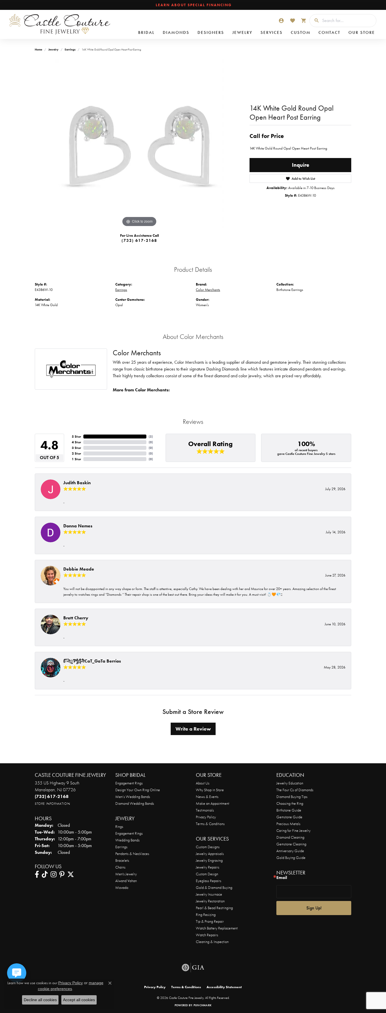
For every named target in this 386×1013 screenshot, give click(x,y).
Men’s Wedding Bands (132, 796)
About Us (202, 783)
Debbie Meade (78, 569)
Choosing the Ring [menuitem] (289, 803)
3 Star (76, 448)
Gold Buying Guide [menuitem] (290, 857)
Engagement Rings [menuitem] (129, 833)
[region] (139, 143)
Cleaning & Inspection (212, 941)
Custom (301, 32)
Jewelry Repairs (207, 867)
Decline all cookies (40, 999)
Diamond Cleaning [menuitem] (290, 837)
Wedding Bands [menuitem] (127, 840)
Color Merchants (208, 289)
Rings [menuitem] (119, 826)
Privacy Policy (206, 816)
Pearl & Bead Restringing (214, 907)
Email (281, 878)
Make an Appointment (212, 803)
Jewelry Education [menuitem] (289, 783)
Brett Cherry (75, 618)
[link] (193, 5)
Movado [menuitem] (121, 887)
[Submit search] (314, 21)
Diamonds (176, 32)
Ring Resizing (206, 914)
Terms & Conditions (210, 823)
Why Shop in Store (210, 789)
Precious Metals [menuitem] (288, 823)
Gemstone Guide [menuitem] (289, 816)
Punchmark (202, 1005)
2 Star (76, 453)
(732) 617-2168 (139, 240)
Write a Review (193, 729)
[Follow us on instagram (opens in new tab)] (54, 874)
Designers (211, 32)
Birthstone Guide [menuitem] (288, 810)
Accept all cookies (79, 999)
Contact (329, 32)
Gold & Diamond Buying (214, 887)
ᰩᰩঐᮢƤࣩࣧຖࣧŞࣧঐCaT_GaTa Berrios (92, 661)
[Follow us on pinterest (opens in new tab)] (61, 874)
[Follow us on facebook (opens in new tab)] (37, 874)
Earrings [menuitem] (121, 846)
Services (272, 32)
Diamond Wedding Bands (134, 803)
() (151, 436)
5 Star (76, 436)
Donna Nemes (77, 526)
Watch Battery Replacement (217, 928)
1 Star (76, 459)
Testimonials (205, 810)
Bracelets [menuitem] (122, 860)
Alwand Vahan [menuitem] (126, 880)
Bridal (146, 32)
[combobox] (347, 21)
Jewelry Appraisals (210, 853)
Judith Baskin (77, 483)
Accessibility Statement (224, 987)
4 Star (76, 442)
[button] (281, 20)
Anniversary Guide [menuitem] (290, 850)
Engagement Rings (129, 783)
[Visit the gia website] (193, 968)
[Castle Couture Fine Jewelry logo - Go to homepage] (59, 24)
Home (38, 49)
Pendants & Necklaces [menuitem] (132, 853)
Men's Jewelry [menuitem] (126, 873)
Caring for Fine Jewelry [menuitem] (293, 830)
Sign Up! (314, 908)
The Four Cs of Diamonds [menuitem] (294, 789)
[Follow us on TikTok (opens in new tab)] (45, 874)
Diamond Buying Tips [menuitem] (291, 796)
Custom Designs (208, 846)
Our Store (361, 32)
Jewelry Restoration (210, 901)
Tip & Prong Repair (210, 921)
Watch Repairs (207, 934)
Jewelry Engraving (209, 860)
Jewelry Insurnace (209, 894)
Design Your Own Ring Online (137, 789)
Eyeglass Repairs (208, 880)
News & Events (207, 796)
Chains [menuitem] (120, 867)
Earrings (70, 49)
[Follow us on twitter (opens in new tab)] (70, 874)
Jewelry (242, 32)
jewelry (53, 49)
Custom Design (207, 873)
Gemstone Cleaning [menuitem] (291, 844)
